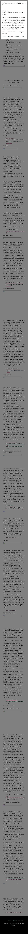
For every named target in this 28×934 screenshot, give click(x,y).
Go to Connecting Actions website (12, 36)
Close (23, 36)
